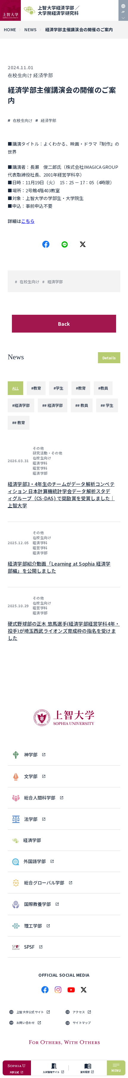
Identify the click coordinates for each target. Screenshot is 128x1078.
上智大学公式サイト (30, 1012)
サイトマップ (82, 1022)
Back (64, 323)
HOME (10, 29)
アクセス (79, 1012)
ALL (15, 388)
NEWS (30, 29)
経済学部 (43, 75)
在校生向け (20, 75)
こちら (28, 221)
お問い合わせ (25, 1022)
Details (109, 357)
